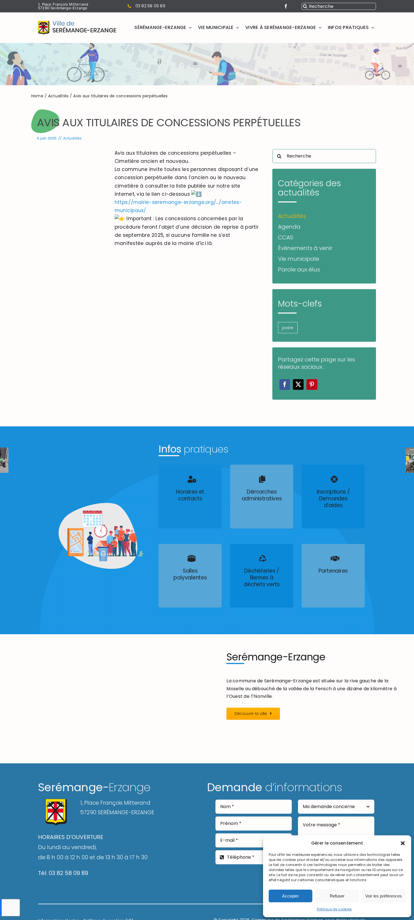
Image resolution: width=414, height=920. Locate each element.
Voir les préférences (383, 896)
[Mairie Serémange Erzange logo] (77, 23)
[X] (298, 384)
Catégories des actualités (309, 188)
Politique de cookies (334, 909)
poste (287, 327)
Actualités (72, 138)
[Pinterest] (312, 384)
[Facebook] (284, 384)
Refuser (337, 896)
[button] (403, 843)
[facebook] (286, 6)
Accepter (290, 896)
